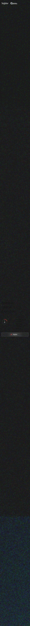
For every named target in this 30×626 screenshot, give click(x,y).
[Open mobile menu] (27, 3)
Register (15, 334)
